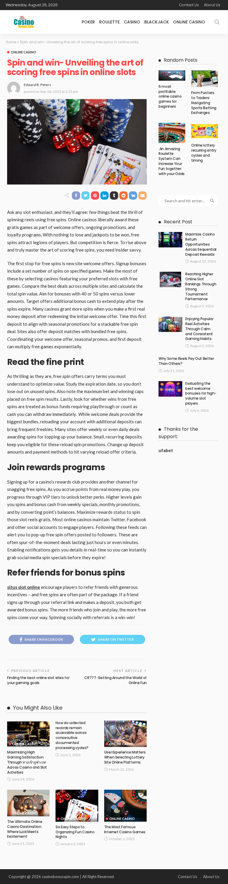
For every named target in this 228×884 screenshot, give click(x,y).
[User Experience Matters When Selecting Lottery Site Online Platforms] (125, 734)
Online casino (189, 22)
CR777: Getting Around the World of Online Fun (115, 680)
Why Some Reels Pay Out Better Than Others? (186, 361)
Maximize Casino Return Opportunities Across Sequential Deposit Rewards (200, 244)
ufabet (166, 450)
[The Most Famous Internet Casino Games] (125, 805)
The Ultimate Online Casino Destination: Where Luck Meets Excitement (24, 829)
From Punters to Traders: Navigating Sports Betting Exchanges (203, 102)
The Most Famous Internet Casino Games (124, 829)
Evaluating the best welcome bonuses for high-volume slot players (200, 393)
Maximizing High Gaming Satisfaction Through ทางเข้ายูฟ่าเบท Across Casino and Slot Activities (27, 762)
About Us (212, 4)
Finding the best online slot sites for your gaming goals (38, 680)
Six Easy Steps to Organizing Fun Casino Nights (75, 832)
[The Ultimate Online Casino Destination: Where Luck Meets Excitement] (28, 803)
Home (11, 41)
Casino (132, 22)
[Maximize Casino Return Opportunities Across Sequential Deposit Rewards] (170, 239)
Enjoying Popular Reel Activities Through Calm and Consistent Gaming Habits (199, 328)
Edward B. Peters (37, 84)
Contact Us (189, 4)
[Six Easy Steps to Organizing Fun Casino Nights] (77, 805)
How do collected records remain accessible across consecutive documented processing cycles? (72, 735)
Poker (88, 22)
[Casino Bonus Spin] (24, 22)
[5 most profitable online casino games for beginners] (172, 75)
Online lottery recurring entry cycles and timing (203, 153)
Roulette (109, 22)
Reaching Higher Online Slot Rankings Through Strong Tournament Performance (200, 286)
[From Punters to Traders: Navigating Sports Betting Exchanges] (204, 78)
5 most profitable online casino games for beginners (170, 96)
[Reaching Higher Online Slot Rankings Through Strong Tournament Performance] (170, 279)
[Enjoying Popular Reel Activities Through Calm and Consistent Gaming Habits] (170, 324)
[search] (217, 22)
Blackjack (156, 22)
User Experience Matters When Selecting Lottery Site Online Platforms (125, 757)
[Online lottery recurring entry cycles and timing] (204, 131)
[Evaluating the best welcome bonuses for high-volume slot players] (170, 389)
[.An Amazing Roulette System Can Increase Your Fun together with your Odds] (172, 133)
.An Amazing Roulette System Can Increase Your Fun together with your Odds (172, 161)
